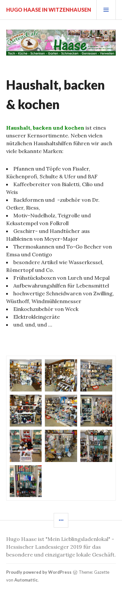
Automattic (26, 580)
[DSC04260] (96, 446)
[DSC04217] (61, 411)
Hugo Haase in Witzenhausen (48, 9)
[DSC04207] (61, 375)
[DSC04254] (61, 446)
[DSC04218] (96, 411)
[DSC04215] (96, 375)
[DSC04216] (26, 411)
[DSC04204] (26, 375)
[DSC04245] (26, 446)
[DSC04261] (26, 481)
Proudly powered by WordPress (39, 572)
